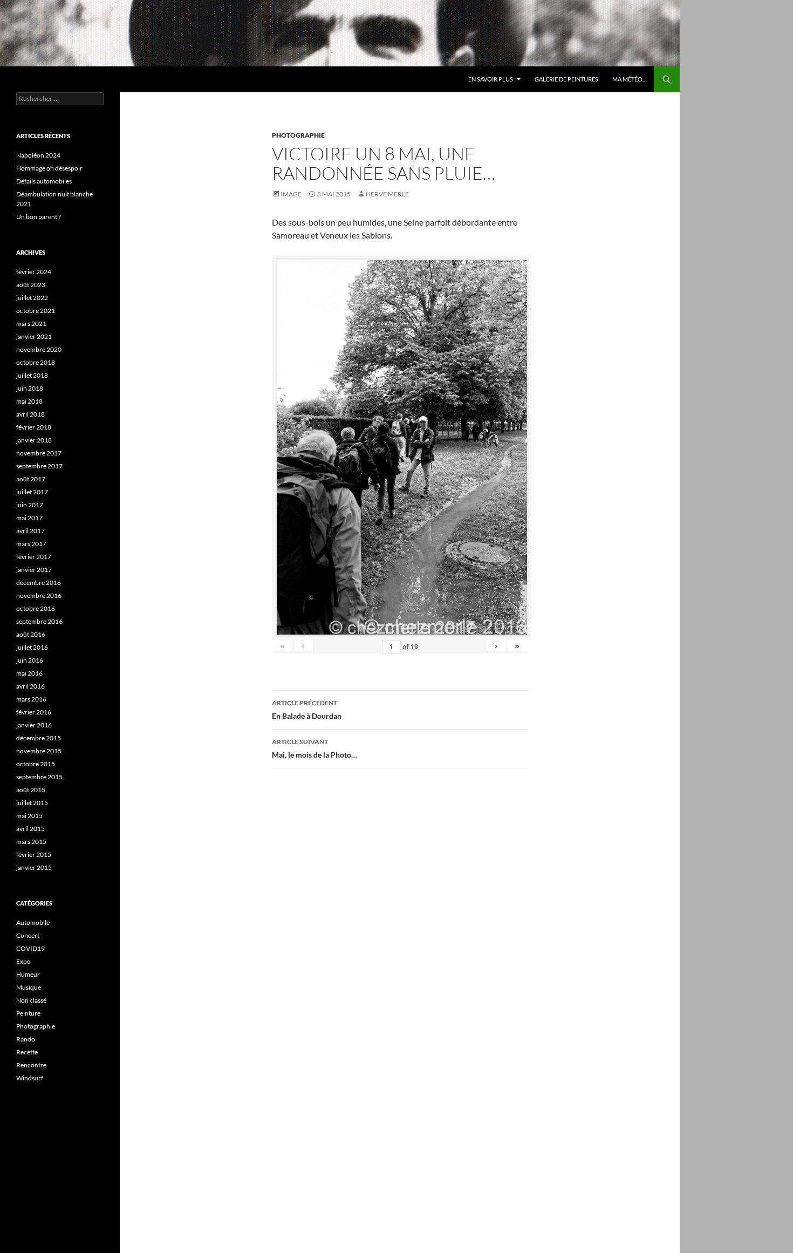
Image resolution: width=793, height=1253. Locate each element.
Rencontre (31, 1065)
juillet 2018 (32, 375)
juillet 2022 (32, 298)
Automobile (33, 922)
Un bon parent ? (38, 217)
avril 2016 (30, 686)
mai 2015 (29, 816)
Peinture (28, 1013)
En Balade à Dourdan (306, 709)
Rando (25, 1039)
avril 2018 (30, 414)
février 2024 (33, 272)
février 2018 (33, 427)
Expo (23, 961)
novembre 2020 (38, 349)
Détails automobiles (44, 181)
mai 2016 (29, 673)
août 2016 (30, 634)
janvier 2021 (34, 336)
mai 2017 (29, 518)
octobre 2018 (35, 362)
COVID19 (30, 948)
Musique (28, 987)
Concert (27, 935)
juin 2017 (29, 505)
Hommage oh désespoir (49, 168)
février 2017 (33, 557)
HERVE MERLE (387, 194)
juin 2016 (29, 660)
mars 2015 (31, 841)
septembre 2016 (39, 621)
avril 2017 (30, 531)
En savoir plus (490, 79)
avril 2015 (30, 829)
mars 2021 (31, 323)
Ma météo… (629, 79)
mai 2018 (29, 401)
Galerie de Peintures (566, 79)
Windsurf (29, 1078)
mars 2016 (31, 699)
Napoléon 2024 (38, 155)
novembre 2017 (38, 453)
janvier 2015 (34, 867)
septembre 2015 (39, 777)
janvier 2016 (34, 725)
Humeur (28, 974)
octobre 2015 (35, 764)
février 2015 (33, 854)
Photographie (298, 135)
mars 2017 (31, 544)
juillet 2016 (32, 647)
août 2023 (30, 285)
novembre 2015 (38, 751)
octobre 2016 (35, 608)
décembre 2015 (38, 738)
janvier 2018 (34, 440)
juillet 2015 (32, 803)
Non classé (31, 1000)
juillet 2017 (32, 492)
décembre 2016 (38, 582)
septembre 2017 (39, 466)
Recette (27, 1052)
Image (291, 194)
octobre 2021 (35, 311)
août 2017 (30, 479)
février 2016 (33, 712)
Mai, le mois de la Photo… (314, 748)
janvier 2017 (34, 570)
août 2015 (30, 790)
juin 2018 (29, 388)
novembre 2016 (38, 595)
